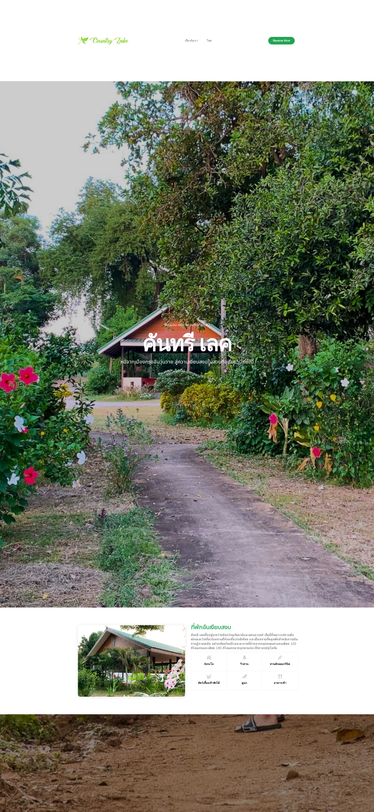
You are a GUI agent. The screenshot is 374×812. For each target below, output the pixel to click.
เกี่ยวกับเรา (191, 40)
